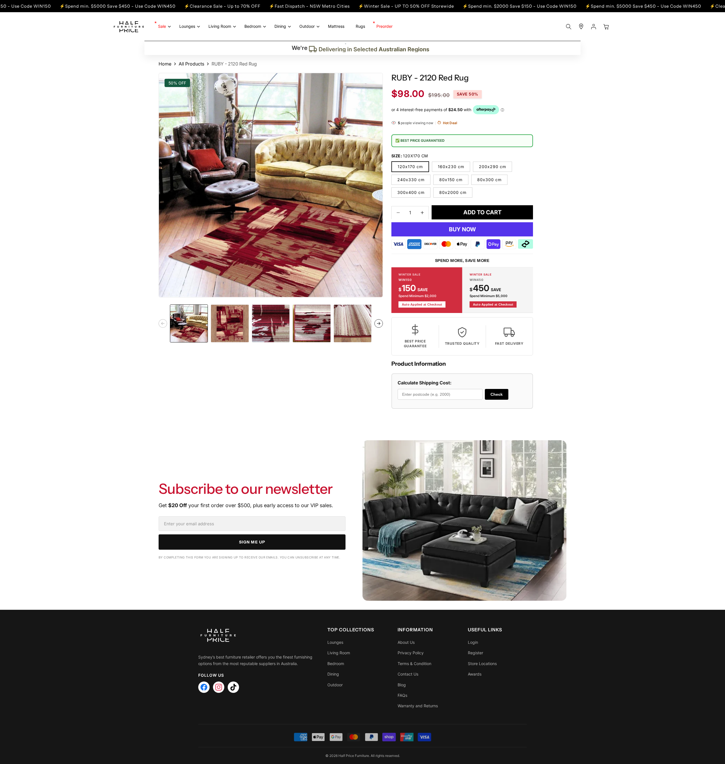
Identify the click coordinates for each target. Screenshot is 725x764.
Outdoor (335, 684)
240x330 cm (411, 179)
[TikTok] (233, 687)
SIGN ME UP (252, 542)
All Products (191, 64)
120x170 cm (410, 166)
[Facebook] (204, 687)
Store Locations (482, 663)
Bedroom (335, 663)
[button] (163, 26)
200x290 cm (492, 166)
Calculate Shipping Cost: (424, 383)
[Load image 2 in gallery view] (230, 323)
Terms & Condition (414, 663)
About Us (406, 642)
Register (475, 652)
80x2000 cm (452, 192)
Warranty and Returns (418, 705)
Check (497, 394)
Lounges (335, 642)
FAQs (402, 695)
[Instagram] (218, 687)
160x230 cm (451, 166)
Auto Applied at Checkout (422, 304)
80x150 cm (450, 179)
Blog (402, 684)
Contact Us (408, 674)
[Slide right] (378, 323)
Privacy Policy (411, 652)
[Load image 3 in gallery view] (271, 323)
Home (165, 64)
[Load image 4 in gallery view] (311, 323)
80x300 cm (489, 179)
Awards (474, 674)
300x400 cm (411, 192)
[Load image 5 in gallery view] (353, 323)
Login (473, 642)
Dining (333, 674)
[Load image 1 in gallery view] (189, 323)
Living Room (338, 652)
